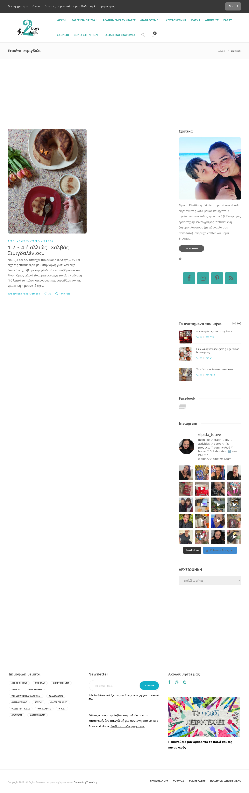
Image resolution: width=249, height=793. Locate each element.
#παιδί (62, 708)
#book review (19, 683)
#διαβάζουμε (56, 696)
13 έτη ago (34, 293)
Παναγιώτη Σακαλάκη (85, 782)
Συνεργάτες (197, 781)
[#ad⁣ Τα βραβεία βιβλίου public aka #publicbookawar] (202, 505)
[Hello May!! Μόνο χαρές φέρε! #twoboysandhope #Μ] (202, 521)
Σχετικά (178, 781)
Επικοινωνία (159, 781)
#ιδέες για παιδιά (20, 708)
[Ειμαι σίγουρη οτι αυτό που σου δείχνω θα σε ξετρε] (202, 489)
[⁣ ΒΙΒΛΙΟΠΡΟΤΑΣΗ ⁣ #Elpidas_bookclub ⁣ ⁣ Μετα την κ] (234, 521)
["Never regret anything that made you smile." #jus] (218, 472)
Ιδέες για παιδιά (83, 20)
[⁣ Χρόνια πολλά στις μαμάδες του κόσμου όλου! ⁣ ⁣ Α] (186, 505)
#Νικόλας (40, 683)
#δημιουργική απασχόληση (26, 696)
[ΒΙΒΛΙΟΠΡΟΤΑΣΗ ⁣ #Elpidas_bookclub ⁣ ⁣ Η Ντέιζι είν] (202, 472)
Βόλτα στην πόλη (86, 35)
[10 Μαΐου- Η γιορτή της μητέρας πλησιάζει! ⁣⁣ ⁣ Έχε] (202, 537)
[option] (210, 355)
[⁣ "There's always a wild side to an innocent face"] (218, 489)
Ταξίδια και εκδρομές (119, 35)
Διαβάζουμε (149, 20)
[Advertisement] (124, 88)
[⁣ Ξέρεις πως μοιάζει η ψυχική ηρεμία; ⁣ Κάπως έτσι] (218, 537)
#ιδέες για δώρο (58, 702)
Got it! (233, 6)
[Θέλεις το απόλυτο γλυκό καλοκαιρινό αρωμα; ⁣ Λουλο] (234, 489)
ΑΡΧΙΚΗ (62, 20)
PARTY (227, 20)
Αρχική (221, 50)
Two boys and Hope (18, 293)
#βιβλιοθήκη (34, 689)
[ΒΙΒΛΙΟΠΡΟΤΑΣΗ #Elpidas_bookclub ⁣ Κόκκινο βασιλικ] (186, 489)
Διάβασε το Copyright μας (127, 726)
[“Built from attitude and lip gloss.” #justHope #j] (234, 472)
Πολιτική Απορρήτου (225, 781)
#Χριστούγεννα (61, 683)
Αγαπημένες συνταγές (119, 20)
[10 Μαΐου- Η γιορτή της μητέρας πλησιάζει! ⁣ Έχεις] (234, 537)
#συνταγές (16, 715)
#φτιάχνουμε (37, 715)
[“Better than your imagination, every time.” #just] (186, 472)
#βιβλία (15, 689)
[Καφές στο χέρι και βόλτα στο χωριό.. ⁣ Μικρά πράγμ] (234, 505)
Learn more (191, 248)
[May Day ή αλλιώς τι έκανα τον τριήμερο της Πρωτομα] (218, 505)
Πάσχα (195, 20)
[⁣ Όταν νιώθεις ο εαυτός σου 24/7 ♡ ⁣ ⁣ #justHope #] (186, 537)
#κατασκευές (44, 708)
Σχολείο (63, 35)
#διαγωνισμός (19, 702)
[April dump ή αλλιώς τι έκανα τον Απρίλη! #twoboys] (218, 521)
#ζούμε (39, 702)
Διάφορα (47, 241)
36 (49, 293)
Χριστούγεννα (176, 20)
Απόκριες (212, 20)
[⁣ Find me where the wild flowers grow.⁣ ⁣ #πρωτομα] (186, 521)
